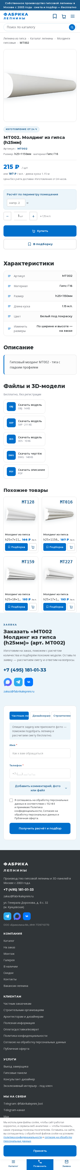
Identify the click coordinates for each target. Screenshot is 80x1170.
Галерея (9, 960)
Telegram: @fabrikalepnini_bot (23, 1103)
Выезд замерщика (15, 1066)
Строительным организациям (23, 1010)
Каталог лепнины (41, 38)
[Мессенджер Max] (7, 682)
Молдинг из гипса (17, 534)
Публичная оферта (26, 818)
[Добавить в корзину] (33, 547)
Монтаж (9, 953)
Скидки (8, 973)
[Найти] (72, 27)
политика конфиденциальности (22, 1137)
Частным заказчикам (17, 1003)
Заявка (67, 1166)
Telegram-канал (14, 1110)
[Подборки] (55, 16)
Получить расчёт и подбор (40, 828)
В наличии (10, 966)
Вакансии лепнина (15, 986)
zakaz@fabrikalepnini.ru (18, 691)
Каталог (8, 941)
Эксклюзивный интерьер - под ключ (27, 1086)
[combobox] (37, 27)
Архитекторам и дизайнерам (23, 1016)
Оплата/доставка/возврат (21, 1029)
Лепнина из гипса (14, 38)
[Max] (17, 916)
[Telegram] (18, 682)
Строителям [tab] (61, 715)
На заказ (9, 947)
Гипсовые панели (15, 1073)
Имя (13, 745)
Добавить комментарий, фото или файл (38, 788)
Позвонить (39, 1166)
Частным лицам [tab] (20, 715)
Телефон (16, 765)
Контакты (10, 979)
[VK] (28, 682)
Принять (40, 1151)
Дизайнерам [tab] (41, 715)
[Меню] (73, 16)
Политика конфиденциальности (29, 809)
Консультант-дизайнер (19, 1079)
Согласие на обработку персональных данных (36, 812)
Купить (42, 231)
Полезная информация (19, 1023)
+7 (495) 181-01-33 (24, 670)
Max (6, 1116)
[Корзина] (64, 16)
